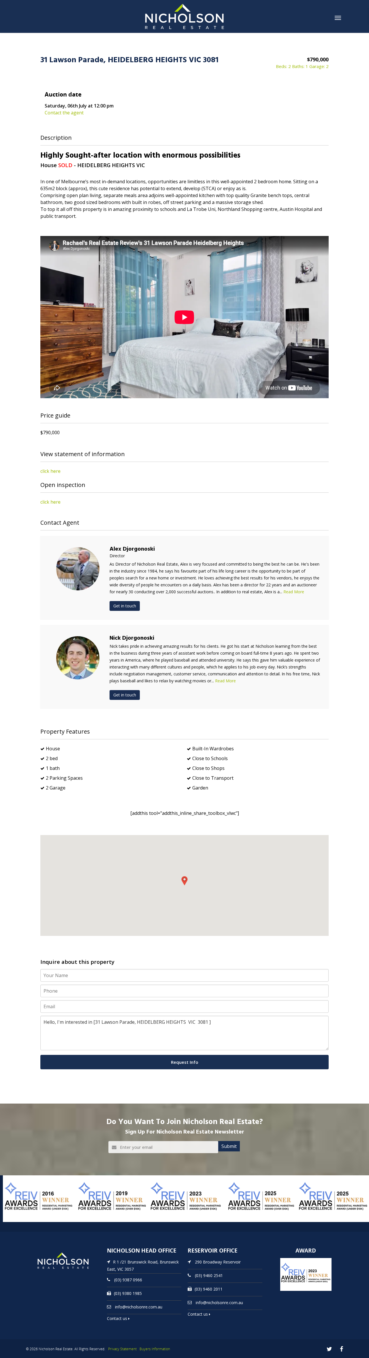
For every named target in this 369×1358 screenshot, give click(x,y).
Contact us (117, 1318)
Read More (293, 591)
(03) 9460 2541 (209, 1275)
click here (50, 471)
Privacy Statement (122, 1348)
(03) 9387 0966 (128, 1280)
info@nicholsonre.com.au (138, 1307)
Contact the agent (64, 112)
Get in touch (124, 606)
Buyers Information (155, 1348)
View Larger (16, 1221)
